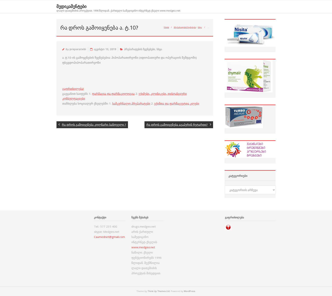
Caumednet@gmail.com (109, 237)
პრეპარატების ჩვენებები (185, 27)
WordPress (189, 291)
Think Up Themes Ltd (159, 291)
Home (166, 27)
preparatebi (78, 49)
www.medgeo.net (143, 247)
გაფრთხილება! (73, 89)
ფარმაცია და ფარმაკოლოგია (113, 94)
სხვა (200, 27)
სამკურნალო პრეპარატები (131, 103)
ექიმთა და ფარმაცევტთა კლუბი (176, 103)
